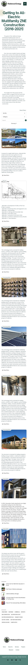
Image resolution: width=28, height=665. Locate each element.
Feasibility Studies (19, 617)
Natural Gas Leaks (5, 622)
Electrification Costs (15, 614)
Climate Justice (14, 622)
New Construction (6, 614)
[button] (25, 3)
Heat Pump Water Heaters (16, 619)
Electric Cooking (5, 619)
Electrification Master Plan (7, 617)
